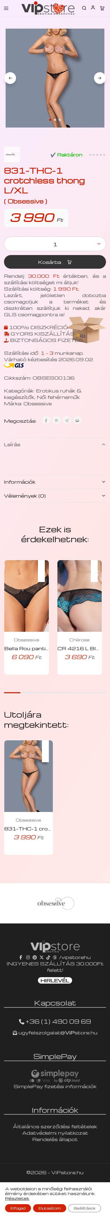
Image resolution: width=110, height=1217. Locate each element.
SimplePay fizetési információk (55, 1086)
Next (100, 78)
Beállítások (85, 1208)
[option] (55, 903)
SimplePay (55, 1056)
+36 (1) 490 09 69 (58, 1021)
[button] (44, 567)
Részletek (17, 1198)
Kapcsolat (55, 1002)
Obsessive (37, 403)
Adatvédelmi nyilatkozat (55, 1133)
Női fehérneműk (58, 397)
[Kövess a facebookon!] (21, 957)
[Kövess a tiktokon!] (48, 957)
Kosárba (50, 262)
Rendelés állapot (55, 1139)
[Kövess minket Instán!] (28, 957)
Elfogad (18, 1208)
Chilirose (79, 639)
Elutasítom (49, 1208)
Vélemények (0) (25, 495)
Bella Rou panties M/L (34, 648)
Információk (20, 482)
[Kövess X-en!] (42, 957)
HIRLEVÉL (55, 980)
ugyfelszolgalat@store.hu (57, 1032)
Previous (10, 78)
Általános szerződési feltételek (55, 1126)
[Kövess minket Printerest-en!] (35, 957)
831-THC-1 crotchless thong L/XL (52, 828)
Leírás (12, 444)
